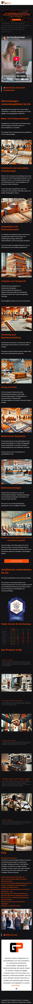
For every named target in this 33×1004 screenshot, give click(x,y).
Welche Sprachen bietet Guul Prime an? (13, 877)
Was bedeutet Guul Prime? (9, 858)
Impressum (14, 1002)
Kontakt (29, 1002)
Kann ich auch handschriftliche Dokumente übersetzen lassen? (14, 880)
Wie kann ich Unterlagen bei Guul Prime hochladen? (13, 902)
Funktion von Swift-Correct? (9, 887)
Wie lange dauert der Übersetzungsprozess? (14, 893)
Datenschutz (22, 1002)
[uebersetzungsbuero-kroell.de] (6, 2)
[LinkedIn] (16, 989)
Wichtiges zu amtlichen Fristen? (10, 906)
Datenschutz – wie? (7, 891)
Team (8, 1002)
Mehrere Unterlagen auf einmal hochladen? (14, 885)
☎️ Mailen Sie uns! (10, 935)
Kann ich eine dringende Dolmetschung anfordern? (16, 883)
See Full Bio (15, 985)
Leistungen (26, 1000)
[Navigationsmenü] (30, 2)
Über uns (3, 1002)
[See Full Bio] (21, 985)
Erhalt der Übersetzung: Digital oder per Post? (15, 895)
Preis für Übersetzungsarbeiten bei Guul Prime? (15, 889)
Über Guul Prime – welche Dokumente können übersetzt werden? (15, 898)
